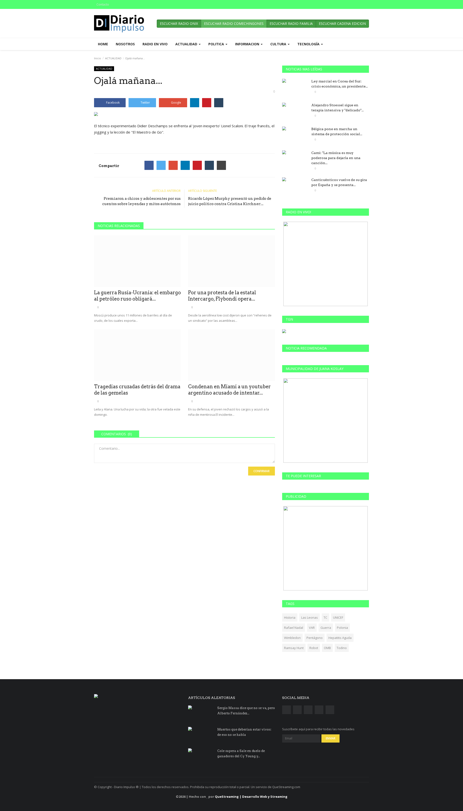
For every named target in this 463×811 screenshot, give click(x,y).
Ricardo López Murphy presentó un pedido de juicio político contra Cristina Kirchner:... (229, 201)
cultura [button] (278, 44)
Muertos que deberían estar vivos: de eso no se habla (244, 732)
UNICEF (338, 617)
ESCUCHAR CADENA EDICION (342, 23)
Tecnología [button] (308, 44)
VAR (312, 627)
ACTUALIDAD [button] (186, 44)
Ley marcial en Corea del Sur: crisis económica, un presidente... (339, 83)
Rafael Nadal (293, 627)
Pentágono (314, 638)
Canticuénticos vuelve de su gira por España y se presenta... (339, 182)
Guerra (325, 627)
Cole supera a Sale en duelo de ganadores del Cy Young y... (241, 753)
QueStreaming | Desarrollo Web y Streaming (251, 796)
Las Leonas (309, 617)
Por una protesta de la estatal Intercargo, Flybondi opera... (222, 296)
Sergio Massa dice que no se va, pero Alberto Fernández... (246, 710)
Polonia (342, 627)
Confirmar (261, 471)
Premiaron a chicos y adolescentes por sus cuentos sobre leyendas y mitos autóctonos (141, 201)
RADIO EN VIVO (155, 44)
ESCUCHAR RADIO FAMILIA (291, 23)
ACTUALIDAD (113, 58)
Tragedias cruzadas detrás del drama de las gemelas (137, 390)
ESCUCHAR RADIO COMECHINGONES (234, 23)
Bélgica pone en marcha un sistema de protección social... (336, 131)
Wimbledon (292, 638)
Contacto (102, 4)
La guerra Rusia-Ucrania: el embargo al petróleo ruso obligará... (137, 296)
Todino (342, 648)
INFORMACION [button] (247, 44)
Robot (313, 648)
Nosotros (125, 44)
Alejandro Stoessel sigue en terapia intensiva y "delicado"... (337, 107)
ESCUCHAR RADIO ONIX (179, 23)
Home (103, 44)
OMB (327, 648)
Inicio (97, 58)
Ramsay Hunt (294, 648)
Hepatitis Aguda (340, 638)
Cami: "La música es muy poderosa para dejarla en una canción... (336, 158)
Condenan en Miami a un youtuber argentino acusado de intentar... (229, 390)
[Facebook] (149, 165)
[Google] (173, 165)
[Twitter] (161, 165)
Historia (289, 617)
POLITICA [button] (216, 44)
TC (325, 617)
